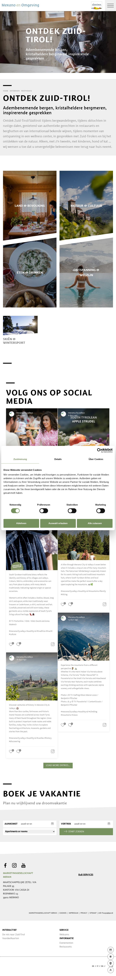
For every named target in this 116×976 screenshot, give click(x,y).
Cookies (62, 913)
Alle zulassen (95, 523)
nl (107, 966)
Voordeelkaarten (10, 938)
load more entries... (58, 765)
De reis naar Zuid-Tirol (13, 934)
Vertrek (66, 824)
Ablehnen (21, 523)
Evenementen (66, 943)
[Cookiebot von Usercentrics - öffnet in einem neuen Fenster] (99, 450)
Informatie (67, 938)
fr (112, 966)
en (102, 966)
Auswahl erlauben (58, 523)
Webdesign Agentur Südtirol (6, 966)
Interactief (9, 930)
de (93, 966)
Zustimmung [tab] (20, 459)
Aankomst (11, 824)
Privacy (84, 913)
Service (64, 930)
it (97, 966)
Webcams (64, 934)
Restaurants (66, 947)
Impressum (73, 913)
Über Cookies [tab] (96, 459)
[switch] (43, 510)
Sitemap (93, 913)
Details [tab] (58, 459)
